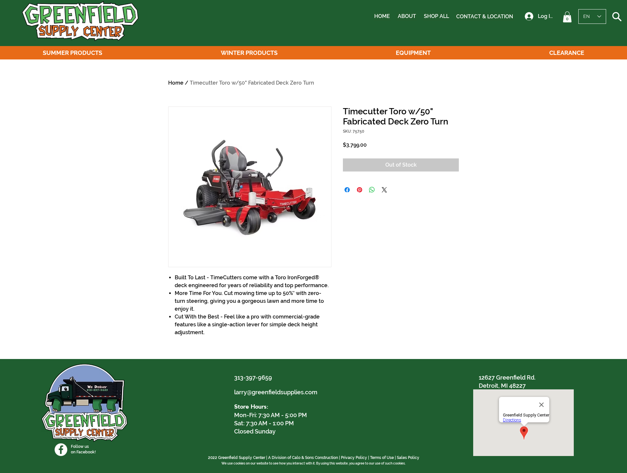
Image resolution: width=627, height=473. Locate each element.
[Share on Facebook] (347, 190)
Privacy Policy (354, 457)
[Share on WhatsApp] (372, 190)
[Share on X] (384, 190)
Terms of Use (382, 457)
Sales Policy (408, 457)
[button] (567, 16)
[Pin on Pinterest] (359, 190)
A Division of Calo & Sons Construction (303, 457)
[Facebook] (61, 449)
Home (176, 83)
